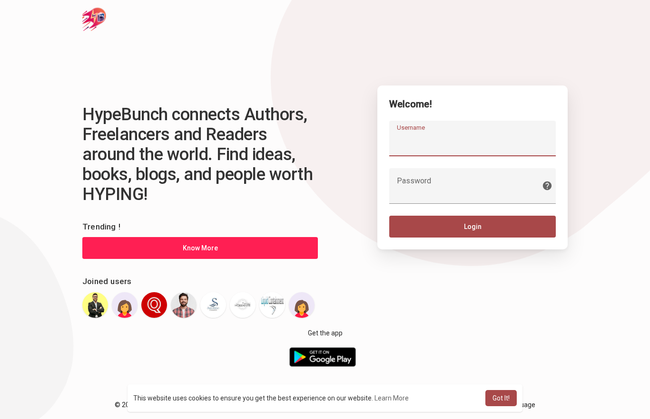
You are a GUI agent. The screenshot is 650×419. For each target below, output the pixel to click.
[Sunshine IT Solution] (213, 305)
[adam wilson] (95, 305)
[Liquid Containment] (272, 305)
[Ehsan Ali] (184, 305)
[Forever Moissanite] (243, 305)
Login (473, 226)
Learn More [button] (391, 398)
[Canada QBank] (154, 305)
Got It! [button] (501, 398)
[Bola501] (302, 305)
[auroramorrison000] (125, 305)
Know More (200, 248)
